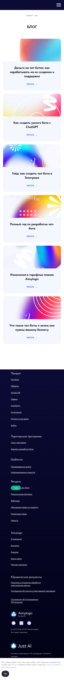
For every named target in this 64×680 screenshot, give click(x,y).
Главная (29, 15)
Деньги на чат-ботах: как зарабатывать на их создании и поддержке (32, 72)
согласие (14, 664)
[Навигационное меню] (59, 5)
